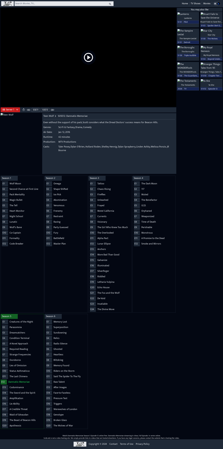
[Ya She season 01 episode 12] (211, 81)
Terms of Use (126, 444)
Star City (211, 35)
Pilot (186, 22)
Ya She (211, 85)
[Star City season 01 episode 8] (211, 31)
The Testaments (188, 85)
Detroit (187, 42)
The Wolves (213, 38)
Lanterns (188, 18)
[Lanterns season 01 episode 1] (188, 14)
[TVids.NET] (7, 3)
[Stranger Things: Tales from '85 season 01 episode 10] (211, 66)
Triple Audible (190, 55)
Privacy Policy (142, 444)
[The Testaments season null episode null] (188, 81)
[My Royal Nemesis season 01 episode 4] (211, 49)
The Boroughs (188, 51)
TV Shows (196, 4)
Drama (78, 127)
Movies (207, 4)
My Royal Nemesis (211, 55)
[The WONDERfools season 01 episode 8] (188, 66)
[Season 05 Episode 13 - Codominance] (52, 110)
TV (185, 88)
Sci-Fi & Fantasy (66, 127)
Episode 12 (213, 88)
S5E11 (35, 110)
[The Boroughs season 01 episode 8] (188, 47)
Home (185, 4)
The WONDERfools (188, 72)
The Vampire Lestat (187, 38)
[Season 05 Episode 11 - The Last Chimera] (28, 110)
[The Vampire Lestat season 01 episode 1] (188, 33)
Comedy (87, 127)
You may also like (199, 10)
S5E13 (45, 110)
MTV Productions (67, 142)
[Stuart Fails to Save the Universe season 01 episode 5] (211, 16)
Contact (113, 444)
